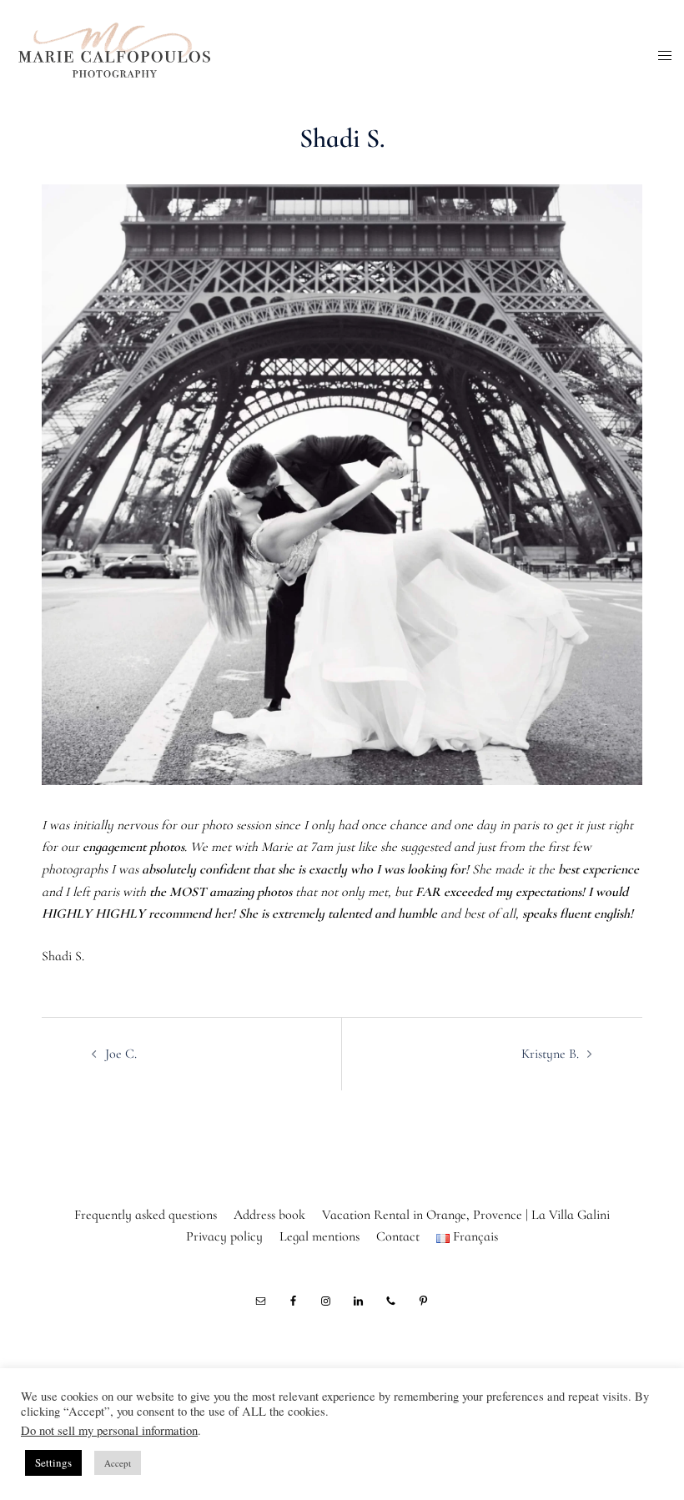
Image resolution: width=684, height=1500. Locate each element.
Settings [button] (53, 1462)
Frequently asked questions (145, 1214)
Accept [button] (117, 1463)
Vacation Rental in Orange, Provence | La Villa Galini (466, 1214)
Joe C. (121, 1053)
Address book (269, 1214)
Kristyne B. (550, 1053)
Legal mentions (319, 1236)
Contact (398, 1236)
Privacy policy (224, 1236)
